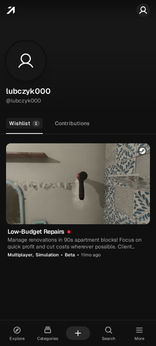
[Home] (10, 10)
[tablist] (78, 123)
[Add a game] (78, 333)
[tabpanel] (78, 201)
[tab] (24, 123)
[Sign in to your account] (143, 10)
